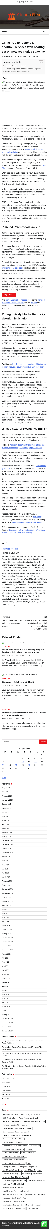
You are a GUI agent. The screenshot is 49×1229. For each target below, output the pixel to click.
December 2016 (7, 1031)
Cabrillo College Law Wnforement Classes (17, 1128)
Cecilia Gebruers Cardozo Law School (16, 1132)
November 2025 (7, 800)
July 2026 (5, 792)
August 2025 (6, 808)
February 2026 (7, 796)
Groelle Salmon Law (28, 1153)
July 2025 (5, 812)
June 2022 (5, 962)
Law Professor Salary (16, 573)
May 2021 (5, 998)
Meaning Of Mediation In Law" (13, 1187)
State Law (15, 553)
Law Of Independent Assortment (23, 565)
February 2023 (7, 930)
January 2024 (6, 885)
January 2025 (6, 836)
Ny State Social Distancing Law (13, 1208)
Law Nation (27, 559)
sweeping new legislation (12, 268)
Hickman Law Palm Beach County (14, 1156)
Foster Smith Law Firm (10, 1153)
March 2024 (6, 877)
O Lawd (29, 588)
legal (39, 1170)
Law (28, 1163)
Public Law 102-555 (34, 1208)
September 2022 (7, 950)
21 (29, 765)
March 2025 (6, 828)
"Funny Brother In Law (10, 1114)
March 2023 (6, 926)
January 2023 (6, 934)
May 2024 (5, 869)
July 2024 (5, 861)
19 (16, 765)
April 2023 (5, 921)
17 (3, 765)
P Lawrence (34, 599)
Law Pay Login (36, 568)
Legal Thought (7, 1090)
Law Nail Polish (15, 559)
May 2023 (5, 917)
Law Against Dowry (9, 1167)
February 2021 (7, 1011)
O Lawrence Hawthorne (16, 593)
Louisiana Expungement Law (32, 1174)
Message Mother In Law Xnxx (13, 1194)
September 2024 (7, 853)
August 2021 (6, 986)
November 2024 (7, 844)
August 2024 (6, 857)
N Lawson (20, 588)
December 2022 (7, 938)
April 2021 (5, 1002)
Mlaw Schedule (24, 582)
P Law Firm (27, 596)
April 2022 (5, 970)
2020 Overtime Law (9, 1118)
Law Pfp (5, 571)
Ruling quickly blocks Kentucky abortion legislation (23, 69)
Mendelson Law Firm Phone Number (15, 1191)
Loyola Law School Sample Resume (15, 1177)
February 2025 (7, 832)
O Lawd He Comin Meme (19, 590)
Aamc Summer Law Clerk (28, 1118)
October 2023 (6, 897)
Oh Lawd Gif (40, 593)
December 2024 (7, 840)
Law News (37, 559)
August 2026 (6, 788)
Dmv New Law (35, 1146)
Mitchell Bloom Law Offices (35, 1194)
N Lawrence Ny (8, 585)
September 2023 (7, 901)
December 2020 (7, 1019)
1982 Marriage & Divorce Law (31, 1114)
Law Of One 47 (30, 1170)
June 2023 (5, 913)
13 (23, 762)
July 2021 (5, 990)
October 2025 (6, 804)
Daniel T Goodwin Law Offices (13, 1139)
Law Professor (28, 571)
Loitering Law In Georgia (11, 1174)
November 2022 (7, 942)
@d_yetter (37, 517)
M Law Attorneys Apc (19, 579)
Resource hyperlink (10, 549)
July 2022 (5, 958)
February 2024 (7, 881)
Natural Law (6, 1094)
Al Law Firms (16, 1121)
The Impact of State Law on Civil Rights (18, 682)
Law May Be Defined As (26, 556)
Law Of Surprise (14, 568)
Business (25, 1125)
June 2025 (5, 816)
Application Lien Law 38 (11, 1125)
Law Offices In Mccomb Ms (12, 1170)
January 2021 (6, 1015)
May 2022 (5, 966)
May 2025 (5, 820)
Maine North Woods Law (37, 1181)
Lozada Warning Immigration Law (14, 1181)
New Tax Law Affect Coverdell (13, 1205)
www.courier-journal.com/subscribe (27, 522)
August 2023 (6, 905)
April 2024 (5, 873)
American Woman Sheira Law (34, 1121)
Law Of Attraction (26, 562)
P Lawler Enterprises (19, 599)
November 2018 (7, 1023)
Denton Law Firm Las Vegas (12, 1142)
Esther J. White (31, 56)
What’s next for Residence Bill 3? (17, 71)
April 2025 (5, 824)
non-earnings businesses (16, 300)
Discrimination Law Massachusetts (15, 1146)
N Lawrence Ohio (23, 585)
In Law (12, 556)
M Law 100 (28, 576)
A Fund (34, 303)
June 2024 (5, 865)
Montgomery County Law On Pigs (14, 1198)
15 (35, 762)
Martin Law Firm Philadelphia (13, 1184)
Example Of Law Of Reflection (13, 1149)
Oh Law (30, 593)
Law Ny (15, 562)
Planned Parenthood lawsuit (15, 66)
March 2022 (6, 974)
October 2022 (6, 946)
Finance (29, 1149)
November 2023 (7, 893)
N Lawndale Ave (39, 582)
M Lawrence (12, 582)
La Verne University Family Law (13, 1163)
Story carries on (8, 295)
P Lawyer (33, 602)
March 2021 (6, 1006)
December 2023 (7, 889)
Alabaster (6, 1121)
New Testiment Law (33, 1205)
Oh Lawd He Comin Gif (11, 596)
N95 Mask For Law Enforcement (14, 1201)
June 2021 (5, 994)
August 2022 (6, 954)
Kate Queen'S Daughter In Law (13, 1160)
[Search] (44, 31)
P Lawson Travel (21, 602)
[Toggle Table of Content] (39, 62)
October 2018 (6, 1027)
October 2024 (6, 849)
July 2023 (5, 909)
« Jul (4, 778)
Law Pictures (15, 571)
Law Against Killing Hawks (28, 1167)
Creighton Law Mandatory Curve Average (17, 1135)
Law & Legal (6, 1086)
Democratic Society (8, 1078)
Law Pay (25, 568)
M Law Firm (34, 579)
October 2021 (6, 978)
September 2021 (7, 982)
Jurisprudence (6, 1082)
